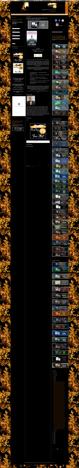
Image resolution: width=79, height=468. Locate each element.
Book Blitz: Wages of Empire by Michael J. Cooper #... (59, 406)
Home (12, 14)
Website (13, 34)
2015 (53, 440)
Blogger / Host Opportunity (20, 46)
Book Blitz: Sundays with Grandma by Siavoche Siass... (59, 408)
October (54, 374)
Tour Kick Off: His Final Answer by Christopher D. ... (59, 385)
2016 (53, 439)
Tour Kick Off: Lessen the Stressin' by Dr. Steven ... (58, 394)
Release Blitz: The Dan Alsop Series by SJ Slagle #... (59, 388)
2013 (53, 442)
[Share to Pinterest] (37, 141)
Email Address (14, 30)
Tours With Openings (35, 14)
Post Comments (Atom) (32, 166)
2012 (53, 443)
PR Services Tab (58, 39)
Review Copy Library (24, 14)
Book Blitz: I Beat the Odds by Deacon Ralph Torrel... (59, 413)
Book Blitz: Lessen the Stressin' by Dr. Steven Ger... (59, 390)
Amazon (27, 119)
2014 (53, 441)
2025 (53, 371)
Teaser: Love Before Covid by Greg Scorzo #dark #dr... (59, 395)
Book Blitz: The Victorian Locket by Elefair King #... (58, 387)
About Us (15, 14)
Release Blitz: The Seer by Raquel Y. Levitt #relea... (59, 409)
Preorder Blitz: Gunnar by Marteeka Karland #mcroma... (59, 393)
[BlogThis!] (35, 141)
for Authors (15, 20)
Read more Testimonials (18, 94)
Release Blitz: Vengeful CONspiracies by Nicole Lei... (59, 392)
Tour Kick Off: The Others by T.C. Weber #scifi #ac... (59, 428)
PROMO (32, 142)
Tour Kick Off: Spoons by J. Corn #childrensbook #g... (59, 411)
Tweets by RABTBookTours (15, 117)
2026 (53, 370)
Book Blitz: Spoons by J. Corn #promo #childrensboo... (59, 418)
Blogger (54, 462)
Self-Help (34, 142)
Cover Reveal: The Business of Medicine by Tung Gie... (59, 407)
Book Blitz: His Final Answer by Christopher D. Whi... (59, 415)
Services (19, 14)
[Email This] (34, 141)
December (54, 372)
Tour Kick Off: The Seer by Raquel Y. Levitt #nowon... (59, 412)
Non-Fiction (29, 142)
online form (16, 17)
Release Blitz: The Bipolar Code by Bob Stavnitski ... (59, 391)
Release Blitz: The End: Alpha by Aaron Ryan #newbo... (59, 417)
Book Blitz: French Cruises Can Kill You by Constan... (59, 414)
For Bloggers (40, 14)
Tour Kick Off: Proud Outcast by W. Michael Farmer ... (59, 384)
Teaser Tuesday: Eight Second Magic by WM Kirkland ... (59, 410)
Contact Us (29, 14)
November (54, 373)
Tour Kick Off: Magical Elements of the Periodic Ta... (59, 416)
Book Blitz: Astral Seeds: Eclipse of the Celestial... (58, 396)
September (54, 375)
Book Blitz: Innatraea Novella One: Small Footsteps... (59, 389)
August (54, 376)
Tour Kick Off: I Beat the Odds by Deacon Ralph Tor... (59, 386)
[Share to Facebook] (36, 141)
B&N (27, 120)
